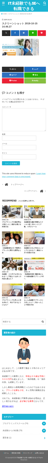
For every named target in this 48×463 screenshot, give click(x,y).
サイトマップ (27, 453)
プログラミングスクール (15, 423)
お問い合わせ (39, 453)
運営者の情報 (16, 453)
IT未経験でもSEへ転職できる (24, 6)
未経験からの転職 (12, 430)
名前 (3, 134)
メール (4, 144)
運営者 (7, 438)
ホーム (6, 453)
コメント (6, 107)
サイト (4, 153)
